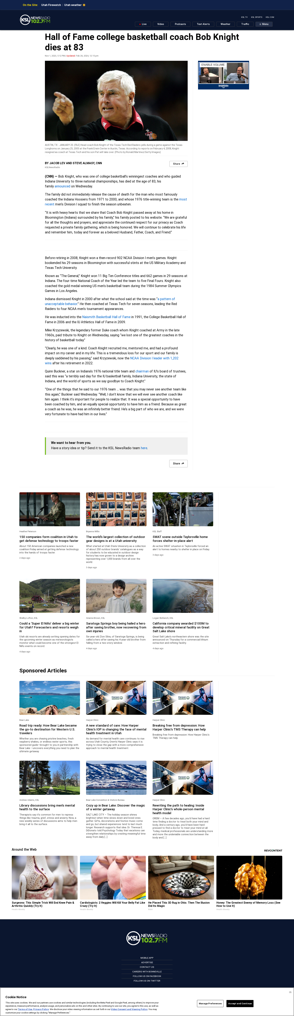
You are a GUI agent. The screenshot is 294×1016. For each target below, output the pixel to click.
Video (160, 24)
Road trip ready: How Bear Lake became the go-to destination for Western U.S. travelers (48, 729)
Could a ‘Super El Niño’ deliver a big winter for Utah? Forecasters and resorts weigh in (49, 627)
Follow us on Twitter (147, 980)
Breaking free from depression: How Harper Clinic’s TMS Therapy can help (179, 727)
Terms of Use (25, 1009)
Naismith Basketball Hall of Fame (106, 317)
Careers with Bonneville (147, 971)
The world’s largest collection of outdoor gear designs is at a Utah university (115, 539)
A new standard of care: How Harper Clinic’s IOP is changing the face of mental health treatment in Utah (116, 729)
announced (63, 186)
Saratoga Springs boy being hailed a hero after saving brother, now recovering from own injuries (116, 627)
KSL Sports (256, 17)
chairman (142, 371)
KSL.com (270, 17)
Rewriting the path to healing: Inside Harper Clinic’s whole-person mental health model (178, 809)
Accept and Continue (239, 1003)
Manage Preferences (210, 1003)
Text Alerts (203, 24)
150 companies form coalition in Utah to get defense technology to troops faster (48, 539)
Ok (290, 992)
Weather (225, 24)
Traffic (245, 24)
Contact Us (147, 967)
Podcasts (180, 24)
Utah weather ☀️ (75, 5)
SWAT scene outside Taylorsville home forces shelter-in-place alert (180, 539)
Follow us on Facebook (147, 976)
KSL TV (244, 17)
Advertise (147, 962)
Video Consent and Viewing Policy (129, 1009)
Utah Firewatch (51, 5)
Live (143, 24)
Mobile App (147, 957)
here (144, 448)
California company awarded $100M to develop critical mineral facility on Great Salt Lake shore (181, 627)
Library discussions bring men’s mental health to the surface (47, 807)
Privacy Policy (41, 1009)
